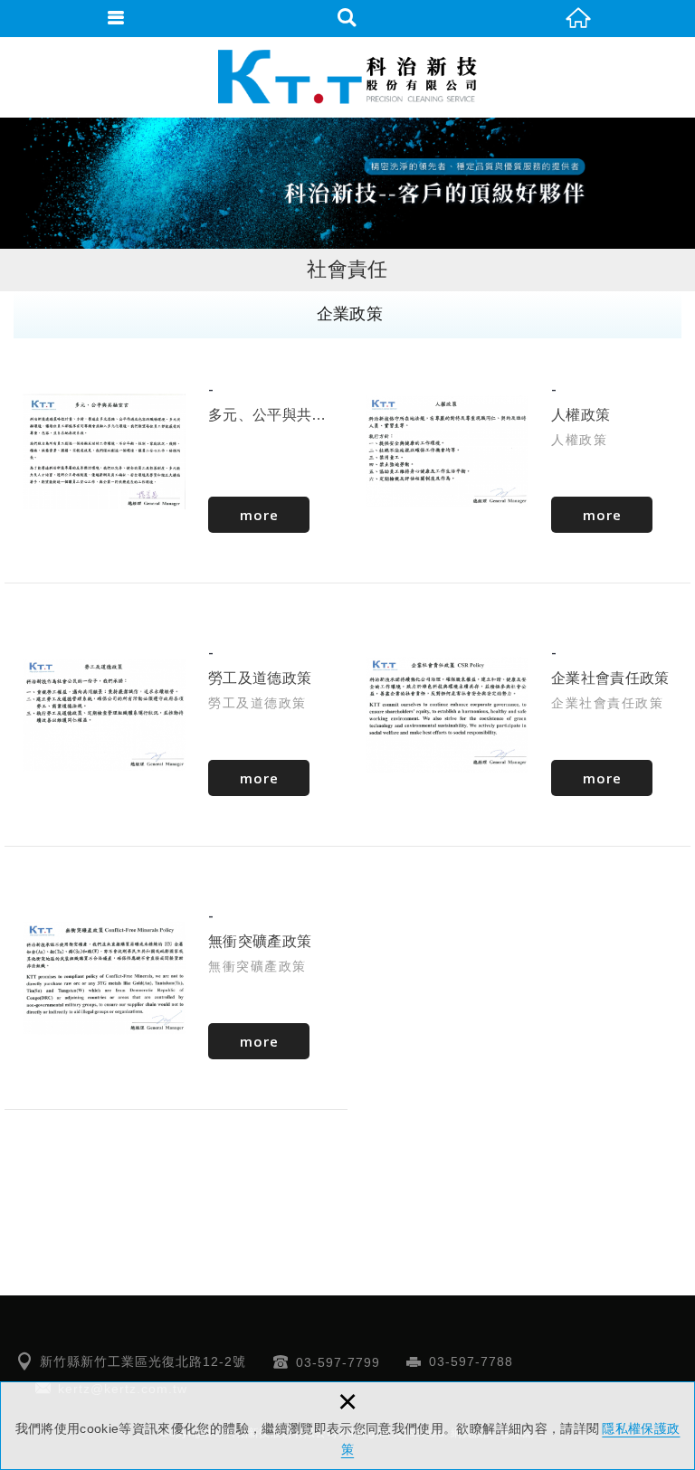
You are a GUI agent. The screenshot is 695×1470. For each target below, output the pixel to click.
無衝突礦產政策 (176, 977)
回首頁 (579, 18)
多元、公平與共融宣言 (176, 451)
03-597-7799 (338, 1362)
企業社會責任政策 (519, 714)
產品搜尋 (347, 18)
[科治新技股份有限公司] (347, 77)
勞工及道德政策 (176, 714)
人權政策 (519, 451)
